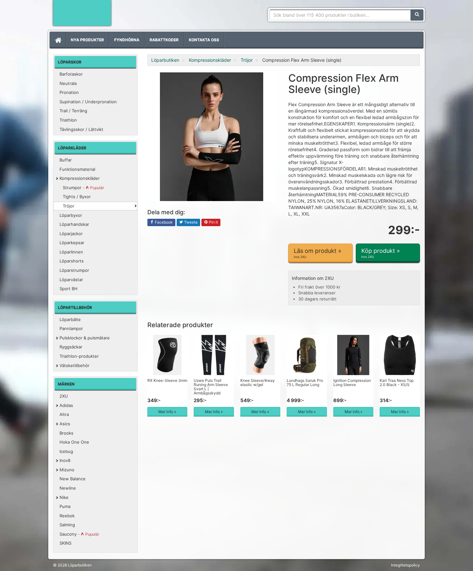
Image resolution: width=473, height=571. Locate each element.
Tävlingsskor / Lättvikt (81, 129)
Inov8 (65, 460)
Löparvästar (71, 279)
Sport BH (69, 288)
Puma (65, 506)
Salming (67, 524)
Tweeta (190, 222)
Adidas (66, 405)
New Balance (73, 478)
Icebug (66, 451)
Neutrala (68, 83)
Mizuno (67, 469)
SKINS (65, 543)
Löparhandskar (74, 224)
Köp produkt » (380, 253)
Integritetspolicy (405, 565)
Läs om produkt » (317, 253)
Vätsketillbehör (74, 365)
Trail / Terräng (73, 110)
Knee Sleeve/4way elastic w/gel (257, 382)
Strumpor (83, 187)
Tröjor (68, 205)
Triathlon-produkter (79, 356)
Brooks (66, 433)
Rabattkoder (164, 39)
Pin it (213, 222)
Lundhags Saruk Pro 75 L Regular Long (305, 382)
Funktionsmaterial (77, 169)
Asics (65, 423)
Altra (64, 414)
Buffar (66, 159)
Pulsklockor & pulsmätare (85, 337)
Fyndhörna (126, 39)
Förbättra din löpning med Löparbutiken (82, 13)
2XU (64, 396)
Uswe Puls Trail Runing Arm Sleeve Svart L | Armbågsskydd (211, 387)
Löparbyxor (71, 215)
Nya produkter (87, 39)
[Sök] (417, 14)
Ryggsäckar (71, 346)
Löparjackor (71, 233)
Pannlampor (71, 328)
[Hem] (58, 40)
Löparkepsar (72, 242)
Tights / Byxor (77, 196)
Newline (68, 488)
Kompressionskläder (80, 178)
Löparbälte (70, 319)
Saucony (79, 534)
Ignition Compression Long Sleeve (352, 382)
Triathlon (68, 120)
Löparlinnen (71, 251)
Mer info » (167, 411)
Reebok (67, 515)
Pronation (69, 92)
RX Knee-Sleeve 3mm (167, 380)
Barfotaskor (71, 74)
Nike (64, 497)
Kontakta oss (204, 39)
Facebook (163, 222)
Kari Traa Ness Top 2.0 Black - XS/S (396, 382)
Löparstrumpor (74, 270)
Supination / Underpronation (88, 101)
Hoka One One (74, 442)
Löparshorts (72, 260)
